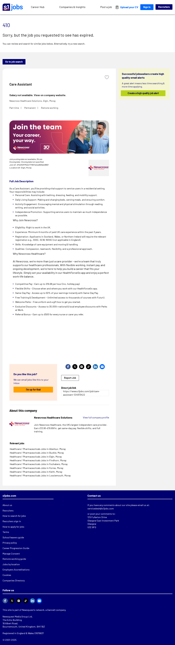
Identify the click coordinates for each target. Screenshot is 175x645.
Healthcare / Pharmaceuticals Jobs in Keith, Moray (36, 471)
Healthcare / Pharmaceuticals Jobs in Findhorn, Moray (38, 460)
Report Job (70, 377)
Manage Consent (11, 553)
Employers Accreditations (16, 569)
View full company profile (96, 417)
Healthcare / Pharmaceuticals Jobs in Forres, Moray (36, 468)
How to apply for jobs (13, 526)
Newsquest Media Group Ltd (17, 616)
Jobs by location (11, 564)
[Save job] (107, 77)
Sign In (147, 7)
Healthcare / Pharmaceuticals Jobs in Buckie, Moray (37, 452)
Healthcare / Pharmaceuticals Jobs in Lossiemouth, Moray (40, 475)
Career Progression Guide (16, 548)
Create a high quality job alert (143, 93)
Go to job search (14, 61)
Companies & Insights (72, 7)
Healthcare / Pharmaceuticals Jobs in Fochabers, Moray (39, 464)
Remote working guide (14, 558)
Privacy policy (10, 542)
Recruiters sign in (12, 521)
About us (7, 505)
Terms (6, 531)
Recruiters (164, 6)
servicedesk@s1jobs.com (101, 508)
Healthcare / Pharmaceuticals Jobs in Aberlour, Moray (38, 448)
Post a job (106, 7)
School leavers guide (13, 537)
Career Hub (37, 7)
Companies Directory (14, 580)
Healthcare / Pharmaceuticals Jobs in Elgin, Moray (36, 456)
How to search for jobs (14, 515)
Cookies (7, 575)
